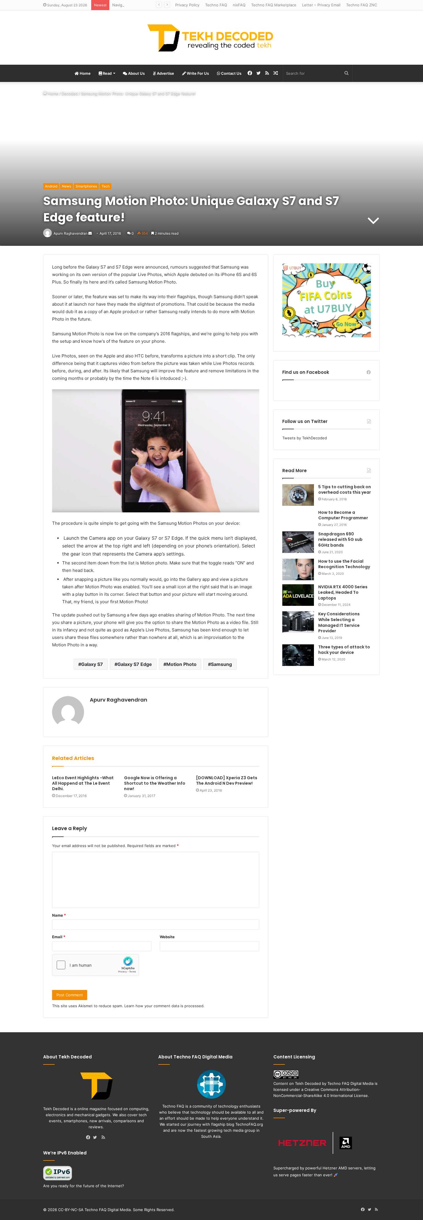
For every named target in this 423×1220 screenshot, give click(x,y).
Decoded (70, 93)
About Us (136, 73)
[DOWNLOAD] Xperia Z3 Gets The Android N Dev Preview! (226, 780)
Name (59, 915)
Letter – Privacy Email (321, 5)
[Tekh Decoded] (211, 37)
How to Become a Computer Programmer (343, 515)
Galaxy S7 (92, 664)
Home (85, 73)
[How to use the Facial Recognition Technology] (298, 569)
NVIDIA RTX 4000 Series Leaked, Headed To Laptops (342, 592)
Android (51, 186)
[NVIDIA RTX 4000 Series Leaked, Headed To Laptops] (298, 595)
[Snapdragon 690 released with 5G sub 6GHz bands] (298, 542)
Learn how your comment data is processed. (164, 1005)
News (66, 186)
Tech (106, 186)
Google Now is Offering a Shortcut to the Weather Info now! (154, 783)
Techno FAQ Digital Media (350, 1083)
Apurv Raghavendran (118, 699)
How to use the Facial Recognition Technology (344, 564)
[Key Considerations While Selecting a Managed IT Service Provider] (298, 622)
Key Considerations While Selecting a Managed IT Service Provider (339, 622)
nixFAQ (239, 5)
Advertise (165, 73)
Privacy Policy (187, 5)
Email (58, 936)
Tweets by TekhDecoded (304, 438)
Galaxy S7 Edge (134, 664)
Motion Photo (181, 664)
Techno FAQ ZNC (361, 5)
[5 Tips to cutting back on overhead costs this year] (298, 495)
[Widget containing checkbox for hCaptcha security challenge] (95, 965)
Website (167, 936)
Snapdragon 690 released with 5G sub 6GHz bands (340, 539)
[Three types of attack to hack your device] (298, 655)
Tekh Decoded (308, 1083)
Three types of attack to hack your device (344, 650)
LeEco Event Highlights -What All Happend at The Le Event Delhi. (83, 783)
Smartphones (86, 186)
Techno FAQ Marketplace (273, 5)
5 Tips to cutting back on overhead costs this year (344, 489)
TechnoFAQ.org (249, 1124)
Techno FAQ (216, 5)
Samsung (221, 664)
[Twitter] (96, 1137)
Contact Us (230, 73)
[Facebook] (89, 1137)
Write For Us (197, 73)
